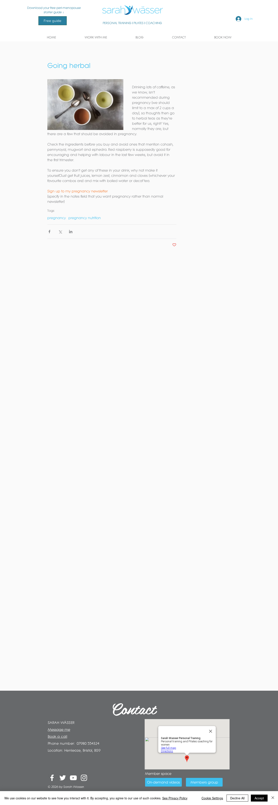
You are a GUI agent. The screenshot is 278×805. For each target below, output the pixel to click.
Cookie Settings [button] (212, 798)
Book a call (57, 736)
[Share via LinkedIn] (71, 232)
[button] (95, 37)
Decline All (237, 798)
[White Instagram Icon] (84, 778)
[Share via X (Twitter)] (60, 232)
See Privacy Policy (174, 798)
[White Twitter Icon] (62, 778)
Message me (59, 729)
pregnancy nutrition (84, 218)
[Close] (272, 798)
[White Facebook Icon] (52, 778)
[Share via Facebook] (49, 232)
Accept (259, 798)
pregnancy (56, 218)
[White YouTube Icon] (73, 778)
